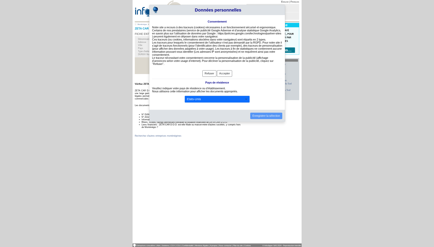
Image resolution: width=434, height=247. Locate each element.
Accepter (224, 73)
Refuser (209, 73)
